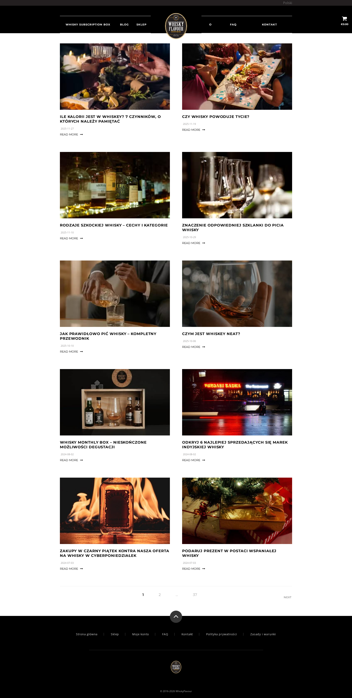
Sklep (141, 24)
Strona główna (87, 634)
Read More (69, 134)
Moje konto (140, 634)
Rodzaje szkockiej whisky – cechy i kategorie (114, 225)
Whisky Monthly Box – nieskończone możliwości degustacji (103, 444)
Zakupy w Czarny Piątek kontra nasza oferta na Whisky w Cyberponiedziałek (114, 553)
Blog (124, 24)
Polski (287, 3)
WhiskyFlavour (184, 691)
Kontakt (269, 24)
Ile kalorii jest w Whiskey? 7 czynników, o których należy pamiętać (110, 119)
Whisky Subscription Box (88, 24)
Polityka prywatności (221, 634)
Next (288, 597)
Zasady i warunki (263, 634)
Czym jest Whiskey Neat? (211, 334)
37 (195, 594)
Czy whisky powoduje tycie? (216, 116)
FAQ (233, 24)
